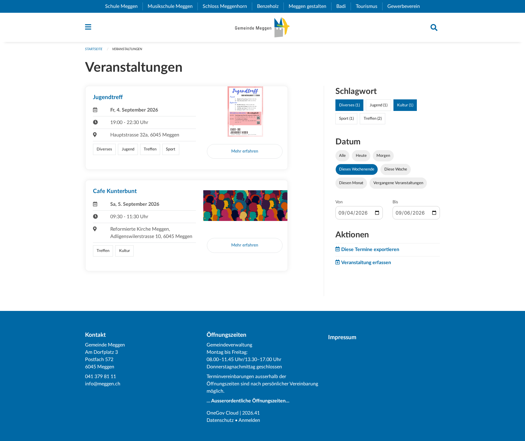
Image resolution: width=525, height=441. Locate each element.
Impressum (342, 337)
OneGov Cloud (222, 413)
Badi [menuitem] (343, 6)
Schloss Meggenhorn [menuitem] (227, 6)
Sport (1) (346, 118)
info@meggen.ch (102, 383)
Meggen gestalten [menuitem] (310, 6)
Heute (361, 155)
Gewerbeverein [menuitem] (406, 6)
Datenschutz (220, 420)
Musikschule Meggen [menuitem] (172, 6)
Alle (342, 155)
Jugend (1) (378, 105)
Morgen (383, 155)
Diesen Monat (351, 183)
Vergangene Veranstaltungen (398, 183)
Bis (395, 202)
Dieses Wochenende (356, 169)
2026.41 (251, 413)
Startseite (93, 49)
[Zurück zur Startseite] (262, 27)
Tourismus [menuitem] (369, 6)
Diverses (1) (349, 105)
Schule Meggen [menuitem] (123, 6)
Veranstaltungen (127, 49)
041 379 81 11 (100, 376)
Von (339, 202)
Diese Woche (395, 169)
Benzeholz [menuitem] (270, 6)
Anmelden (249, 420)
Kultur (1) (405, 105)
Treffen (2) (373, 118)
